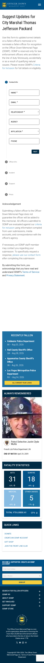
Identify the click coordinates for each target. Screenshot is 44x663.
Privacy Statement (15, 275)
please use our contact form (27, 255)
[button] (22, 591)
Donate (8, 534)
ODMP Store (8, 609)
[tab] (22, 82)
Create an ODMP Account (16, 538)
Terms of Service (30, 272)
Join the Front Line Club (16, 546)
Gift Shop (9, 542)
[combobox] (25, 112)
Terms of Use (26, 655)
